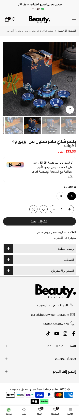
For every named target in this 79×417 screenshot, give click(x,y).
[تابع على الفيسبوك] (73, 334)
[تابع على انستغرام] (65, 334)
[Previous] (70, 79)
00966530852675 (56, 324)
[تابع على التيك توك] (48, 334)
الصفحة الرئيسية (67, 30)
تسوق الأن (23, 4)
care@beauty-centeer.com (50, 315)
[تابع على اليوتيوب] (56, 334)
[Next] (9, 79)
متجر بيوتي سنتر (47, 232)
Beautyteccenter (48, 389)
